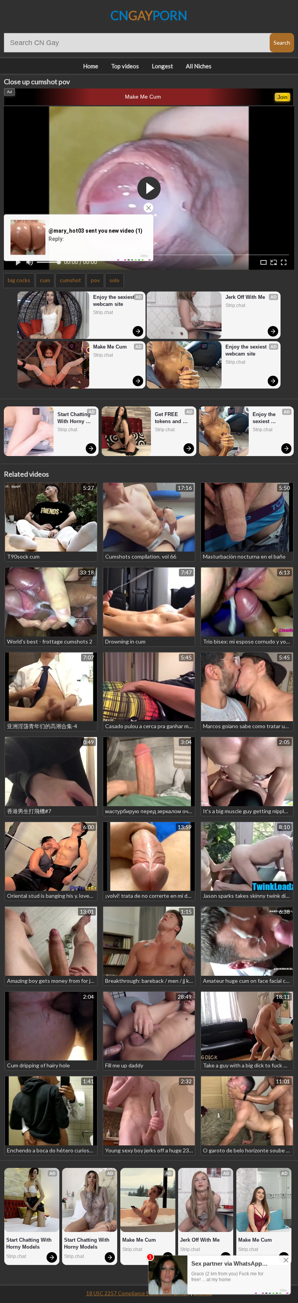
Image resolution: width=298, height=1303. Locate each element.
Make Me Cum (143, 97)
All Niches (198, 65)
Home (90, 65)
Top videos (125, 65)
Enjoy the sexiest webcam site (114, 300)
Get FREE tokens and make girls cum (173, 418)
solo (114, 280)
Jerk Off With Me (245, 297)
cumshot (70, 280)
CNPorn (149, 15)
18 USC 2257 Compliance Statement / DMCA (137, 1293)
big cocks (19, 280)
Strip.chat (103, 312)
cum (45, 280)
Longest (162, 65)
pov (95, 280)
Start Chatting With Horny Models (74, 418)
